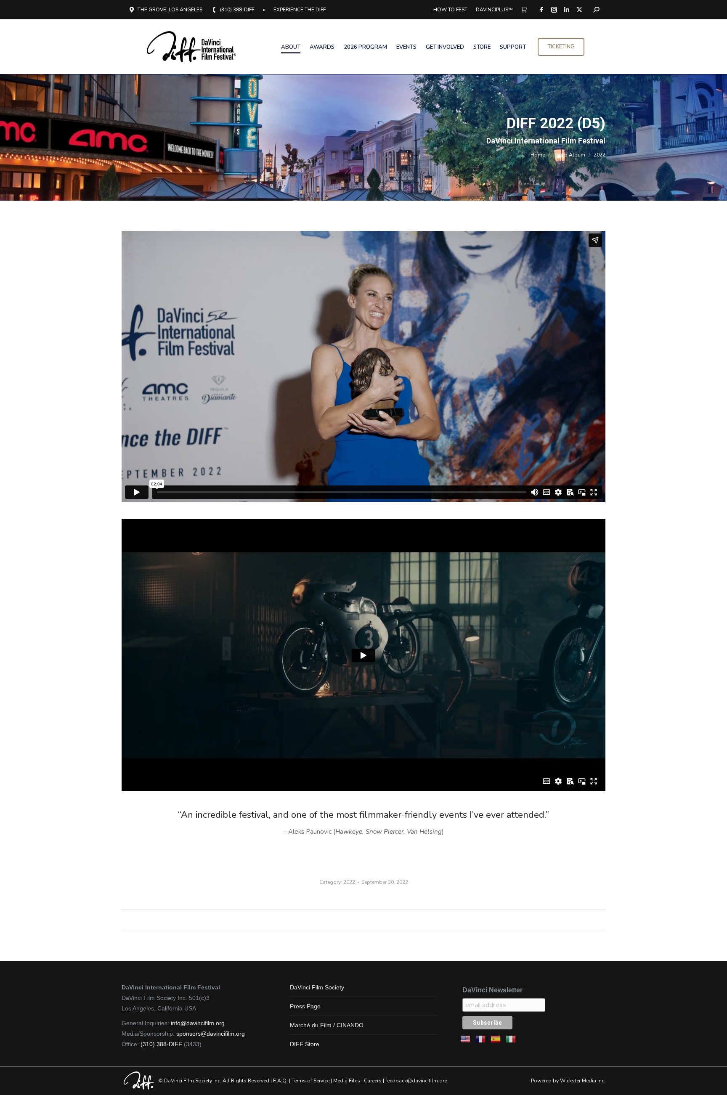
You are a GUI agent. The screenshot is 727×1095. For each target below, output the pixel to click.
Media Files (346, 1080)
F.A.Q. (280, 1080)
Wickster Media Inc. (582, 1080)
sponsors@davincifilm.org (210, 1033)
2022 (349, 882)
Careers (373, 1080)
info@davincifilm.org (198, 1023)
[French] (480, 1038)
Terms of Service (310, 1080)
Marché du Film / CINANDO (327, 1025)
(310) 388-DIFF (237, 9)
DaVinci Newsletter (492, 990)
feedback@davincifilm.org (416, 1080)
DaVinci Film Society (317, 987)
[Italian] (511, 1038)
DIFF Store (304, 1044)
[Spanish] (496, 1038)
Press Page (305, 1006)
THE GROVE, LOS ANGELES (170, 9)
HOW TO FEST (450, 9)
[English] (465, 1038)
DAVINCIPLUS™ (494, 9)
